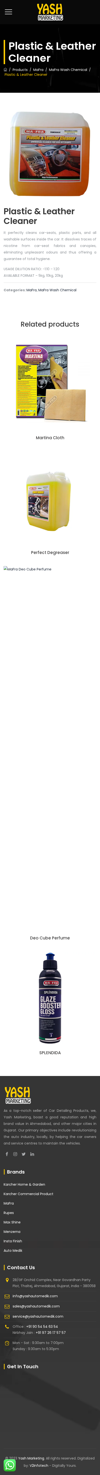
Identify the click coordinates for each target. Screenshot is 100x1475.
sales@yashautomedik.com (36, 1306)
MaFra (31, 290)
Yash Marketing (31, 1458)
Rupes (9, 1212)
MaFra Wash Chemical (57, 290)
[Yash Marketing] (50, 12)
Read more (50, 394)
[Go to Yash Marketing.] (5, 69)
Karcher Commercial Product (28, 1193)
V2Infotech (39, 1465)
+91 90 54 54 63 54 (42, 1326)
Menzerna (12, 1231)
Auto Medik (13, 1250)
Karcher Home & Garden (24, 1184)
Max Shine (12, 1222)
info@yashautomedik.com (35, 1296)
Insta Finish (13, 1241)
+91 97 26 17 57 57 (51, 1332)
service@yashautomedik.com (38, 1316)
